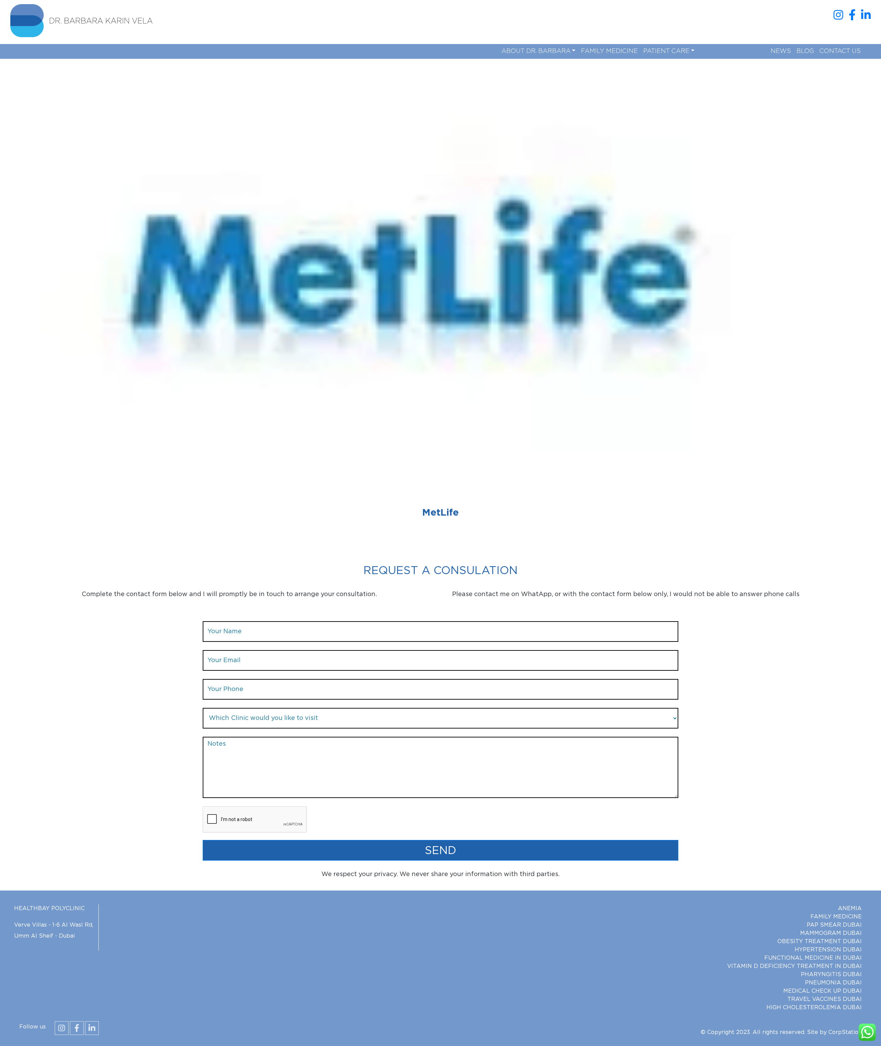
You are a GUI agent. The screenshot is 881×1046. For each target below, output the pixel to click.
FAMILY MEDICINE (609, 51)
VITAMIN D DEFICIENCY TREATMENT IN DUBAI (794, 966)
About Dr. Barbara (536, 51)
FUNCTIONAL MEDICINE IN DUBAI (813, 958)
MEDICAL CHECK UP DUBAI (822, 991)
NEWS (781, 51)
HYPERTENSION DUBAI (828, 949)
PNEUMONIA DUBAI (833, 982)
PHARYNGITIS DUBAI (831, 974)
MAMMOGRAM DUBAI (831, 933)
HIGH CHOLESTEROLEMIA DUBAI (814, 1007)
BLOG (805, 51)
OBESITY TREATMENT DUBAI (819, 941)
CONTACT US (840, 51)
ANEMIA (850, 908)
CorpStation (845, 1032)
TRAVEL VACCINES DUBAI (824, 999)
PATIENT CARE (666, 51)
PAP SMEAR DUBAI (834, 925)
